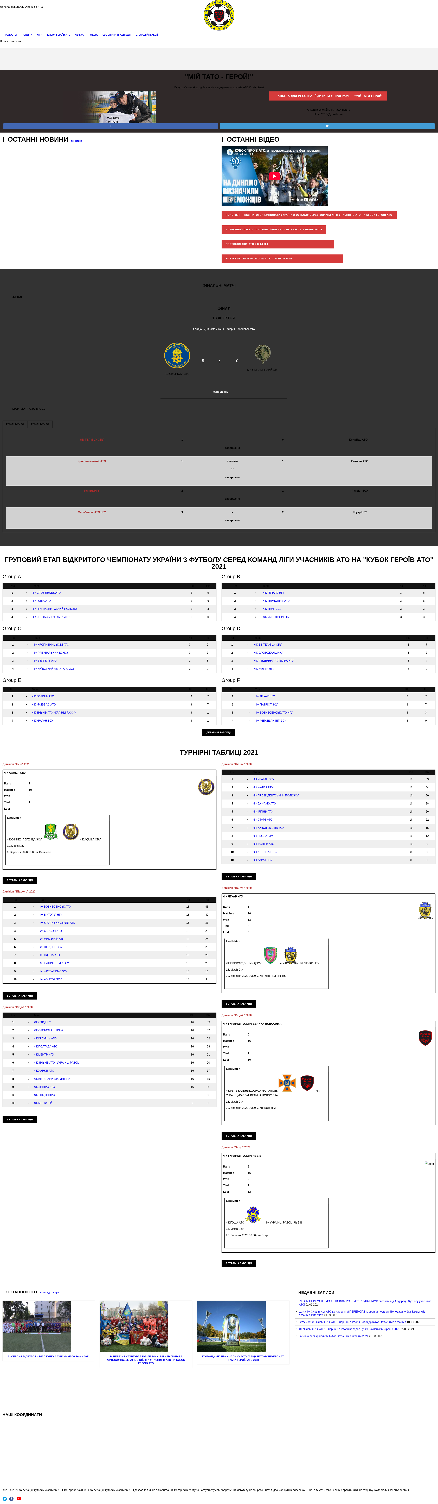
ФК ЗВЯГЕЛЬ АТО (45, 660)
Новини (27, 34)
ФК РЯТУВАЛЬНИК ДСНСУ (51, 652)
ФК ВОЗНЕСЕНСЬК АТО (55, 906)
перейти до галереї (49, 1292)
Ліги (39, 34)
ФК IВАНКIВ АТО (263, 844)
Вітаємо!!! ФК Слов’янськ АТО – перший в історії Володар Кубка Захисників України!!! (353, 1322)
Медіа (94, 34)
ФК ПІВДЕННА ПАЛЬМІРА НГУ (274, 660)
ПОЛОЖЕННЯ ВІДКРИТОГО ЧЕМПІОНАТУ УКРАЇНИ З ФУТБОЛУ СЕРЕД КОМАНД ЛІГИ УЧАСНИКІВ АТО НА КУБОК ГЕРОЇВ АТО (309, 215)
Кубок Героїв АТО (58, 34)
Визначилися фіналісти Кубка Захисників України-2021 (333, 1336)
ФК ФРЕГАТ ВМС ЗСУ (53, 971)
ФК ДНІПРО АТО (44, 1086)
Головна (11, 34)
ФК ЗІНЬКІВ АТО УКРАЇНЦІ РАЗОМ (54, 712)
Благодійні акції (147, 34)
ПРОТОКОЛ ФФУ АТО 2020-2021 (278, 244)
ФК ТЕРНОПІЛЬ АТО (276, 600)
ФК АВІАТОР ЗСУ (51, 979)
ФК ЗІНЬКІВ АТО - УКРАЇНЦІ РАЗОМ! (57, 1062)
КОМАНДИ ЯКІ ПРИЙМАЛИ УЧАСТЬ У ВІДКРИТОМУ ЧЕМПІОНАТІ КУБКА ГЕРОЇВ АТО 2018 (243, 1358)
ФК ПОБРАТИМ (263, 835)
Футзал (80, 34)
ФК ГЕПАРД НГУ (273, 592)
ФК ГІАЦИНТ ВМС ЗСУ (54, 963)
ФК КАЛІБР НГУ (264, 668)
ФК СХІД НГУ (42, 1022)
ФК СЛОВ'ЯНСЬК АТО (47, 592)
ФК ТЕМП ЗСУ (272, 608)
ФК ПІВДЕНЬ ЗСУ (51, 947)
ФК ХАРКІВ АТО (44, 1070)
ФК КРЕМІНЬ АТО (45, 1038)
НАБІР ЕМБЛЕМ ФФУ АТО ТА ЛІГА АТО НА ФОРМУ (282, 258)
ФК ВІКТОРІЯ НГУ (51, 914)
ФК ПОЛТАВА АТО (45, 1046)
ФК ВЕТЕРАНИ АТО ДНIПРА (52, 1078)
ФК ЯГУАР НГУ (265, 696)
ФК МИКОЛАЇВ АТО (52, 939)
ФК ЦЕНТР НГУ (44, 1054)
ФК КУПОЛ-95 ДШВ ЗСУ (268, 827)
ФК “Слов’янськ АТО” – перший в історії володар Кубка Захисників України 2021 (349, 1329)
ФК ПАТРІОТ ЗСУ (267, 704)
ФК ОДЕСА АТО (50, 955)
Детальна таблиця (20, 880)
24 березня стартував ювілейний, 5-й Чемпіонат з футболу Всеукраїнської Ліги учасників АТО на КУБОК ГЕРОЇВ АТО (146, 1360)
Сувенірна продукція (116, 34)
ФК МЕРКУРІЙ (43, 1103)
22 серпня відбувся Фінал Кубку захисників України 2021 (48, 1356)
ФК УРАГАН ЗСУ (42, 720)
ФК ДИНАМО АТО (264, 803)
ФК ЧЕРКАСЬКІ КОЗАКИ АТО (51, 617)
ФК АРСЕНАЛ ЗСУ (265, 852)
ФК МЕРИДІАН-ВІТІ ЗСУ (271, 720)
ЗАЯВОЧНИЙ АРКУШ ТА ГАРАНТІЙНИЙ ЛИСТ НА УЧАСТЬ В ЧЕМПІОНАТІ (274, 229)
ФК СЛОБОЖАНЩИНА (268, 652)
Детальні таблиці (219, 732)
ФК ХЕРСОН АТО (51, 930)
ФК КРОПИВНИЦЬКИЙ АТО (51, 644)
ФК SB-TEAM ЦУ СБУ (268, 644)
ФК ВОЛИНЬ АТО (43, 696)
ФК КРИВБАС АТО (44, 704)
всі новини (76, 141)
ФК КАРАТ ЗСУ (262, 860)
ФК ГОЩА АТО (42, 600)
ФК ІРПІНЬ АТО (263, 811)
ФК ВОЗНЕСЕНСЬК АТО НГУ (274, 712)
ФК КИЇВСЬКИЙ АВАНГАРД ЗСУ (54, 668)
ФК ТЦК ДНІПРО (44, 1095)
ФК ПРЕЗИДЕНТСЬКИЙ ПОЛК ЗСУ (55, 608)
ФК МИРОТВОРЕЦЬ (276, 617)
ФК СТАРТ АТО (262, 819)
